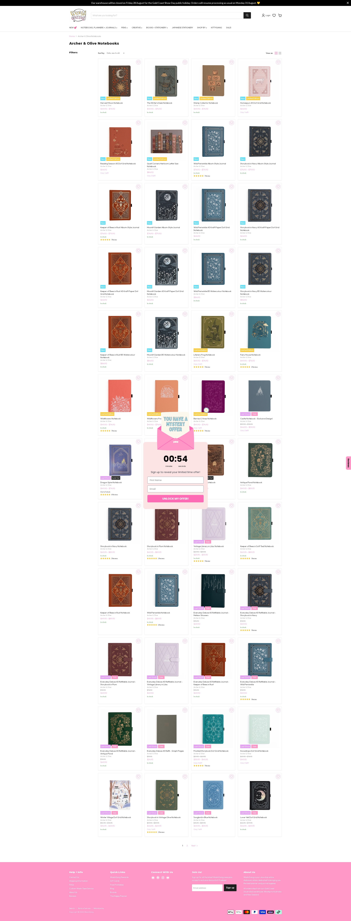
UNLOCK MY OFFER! (175, 499)
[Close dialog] (206, 410)
